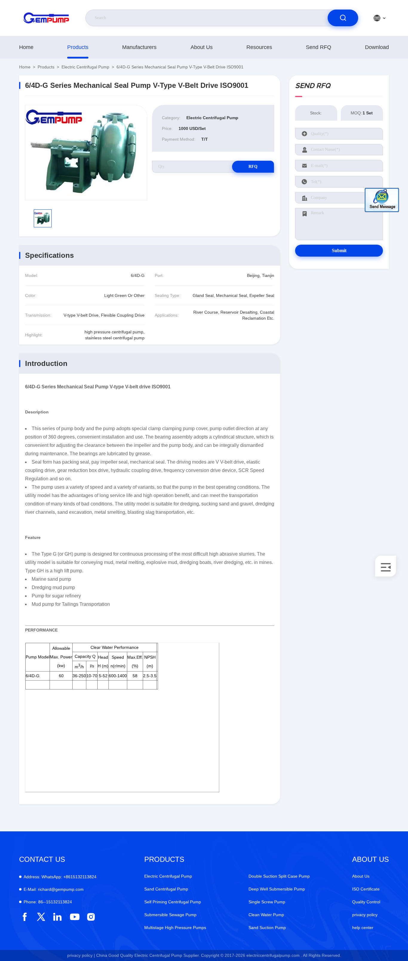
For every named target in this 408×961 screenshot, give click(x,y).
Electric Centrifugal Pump (85, 67)
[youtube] (74, 916)
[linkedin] (57, 916)
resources (259, 47)
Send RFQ (318, 47)
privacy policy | (81, 955)
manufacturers (139, 47)
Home (26, 47)
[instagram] (90, 916)
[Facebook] (24, 916)
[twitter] (41, 916)
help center (362, 927)
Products (77, 47)
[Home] (46, 17)
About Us (202, 47)
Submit (339, 250)
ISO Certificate (366, 889)
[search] (343, 18)
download (377, 47)
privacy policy (365, 914)
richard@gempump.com (54, 889)
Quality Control (366, 901)
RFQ (253, 166)
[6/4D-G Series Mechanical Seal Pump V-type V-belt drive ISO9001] (86, 152)
